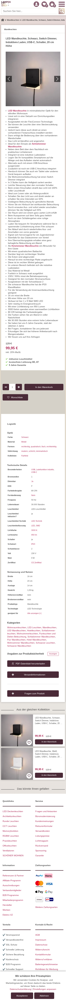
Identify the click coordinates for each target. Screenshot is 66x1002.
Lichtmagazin (41, 841)
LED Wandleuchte (17, 110)
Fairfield (24, 456)
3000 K (34, 530)
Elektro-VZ (8, 915)
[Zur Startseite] (2, 20)
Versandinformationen (34, 674)
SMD (38, 526)
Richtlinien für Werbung (46, 969)
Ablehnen (44, 995)
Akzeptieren (22, 995)
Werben (6, 910)
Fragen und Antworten (46, 811)
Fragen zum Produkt (35, 693)
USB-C (34, 472)
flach (44, 447)
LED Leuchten (34, 627)
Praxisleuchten (10, 841)
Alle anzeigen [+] (34, 613)
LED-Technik (36, 521)
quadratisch (36, 447)
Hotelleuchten (33, 630)
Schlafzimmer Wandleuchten (41, 636)
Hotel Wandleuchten (36, 639)
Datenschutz (41, 944)
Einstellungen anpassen (44, 989)
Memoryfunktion (10, 831)
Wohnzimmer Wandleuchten (21, 643)
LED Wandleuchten (16, 630)
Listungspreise (42, 836)
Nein (33, 495)
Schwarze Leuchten (45, 643)
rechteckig (25, 447)
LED (33, 526)
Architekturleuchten (12, 816)
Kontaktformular (43, 954)
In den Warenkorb (44, 387)
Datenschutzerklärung (20, 989)
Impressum (40, 940)
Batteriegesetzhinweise (46, 964)
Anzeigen (53, 654)
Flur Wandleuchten (16, 639)
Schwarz (25, 437)
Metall (23, 442)
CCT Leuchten (10, 826)
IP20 (33, 544)
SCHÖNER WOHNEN (13, 855)
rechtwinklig (51, 447)
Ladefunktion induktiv (45, 470)
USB (33, 470)
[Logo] (6, 4)
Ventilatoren (8, 850)
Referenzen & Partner (13, 875)
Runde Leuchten (11, 821)
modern (24, 451)
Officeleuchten (10, 845)
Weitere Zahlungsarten (46, 907)
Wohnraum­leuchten (16, 627)
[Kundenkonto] (36, 4)
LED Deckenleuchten (13, 811)
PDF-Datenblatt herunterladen (30, 663)
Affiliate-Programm (12, 880)
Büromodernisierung (45, 816)
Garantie (39, 855)
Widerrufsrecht (42, 949)
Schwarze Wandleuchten (19, 646)
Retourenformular (43, 826)
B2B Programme (11, 895)
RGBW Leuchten (11, 836)
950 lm (34, 535)
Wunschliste (17, 397)
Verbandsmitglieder (12, 890)
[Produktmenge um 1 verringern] (6, 387)
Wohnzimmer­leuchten (27, 633)
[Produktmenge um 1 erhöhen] (19, 387)
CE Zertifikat (36, 563)
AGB (37, 935)
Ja (32, 481)
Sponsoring (40, 850)
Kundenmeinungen (44, 821)
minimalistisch (42, 451)
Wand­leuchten (49, 627)
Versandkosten (42, 831)
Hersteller (7, 905)
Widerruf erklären (43, 959)
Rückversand (41, 845)
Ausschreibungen (11, 885)
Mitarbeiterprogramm (13, 900)
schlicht (32, 451)
